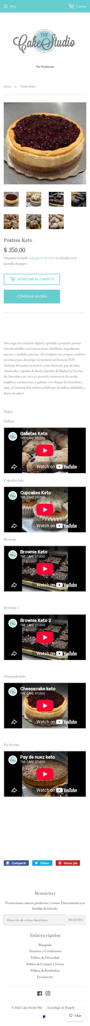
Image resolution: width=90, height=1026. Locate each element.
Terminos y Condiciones (45, 951)
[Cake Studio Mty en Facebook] (39, 994)
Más (13, 6)
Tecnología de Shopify (61, 1007)
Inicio (7, 86)
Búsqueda (45, 945)
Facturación (45, 977)
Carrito (81, 6)
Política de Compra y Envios (45, 964)
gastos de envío (45, 257)
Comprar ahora (32, 296)
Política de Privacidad (45, 957)
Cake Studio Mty (31, 1007)
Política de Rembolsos (45, 970)
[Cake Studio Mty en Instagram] (48, 994)
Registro (75, 920)
